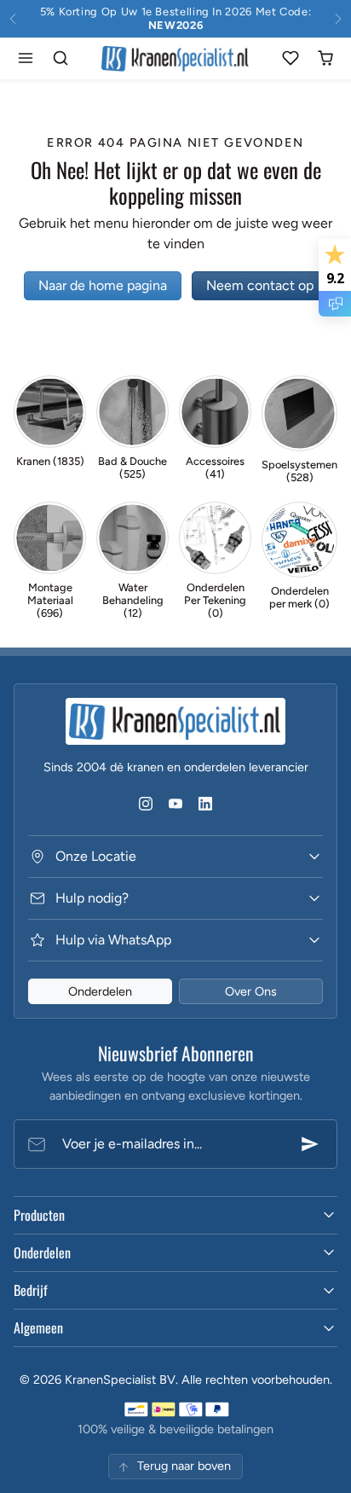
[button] (26, 58)
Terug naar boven (184, 1465)
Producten (39, 1215)
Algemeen (38, 1327)
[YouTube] (175, 803)
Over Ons (251, 991)
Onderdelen (100, 991)
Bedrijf (31, 1290)
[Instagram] (145, 803)
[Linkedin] (206, 803)
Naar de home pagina (102, 285)
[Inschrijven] (310, 1144)
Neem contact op (260, 285)
